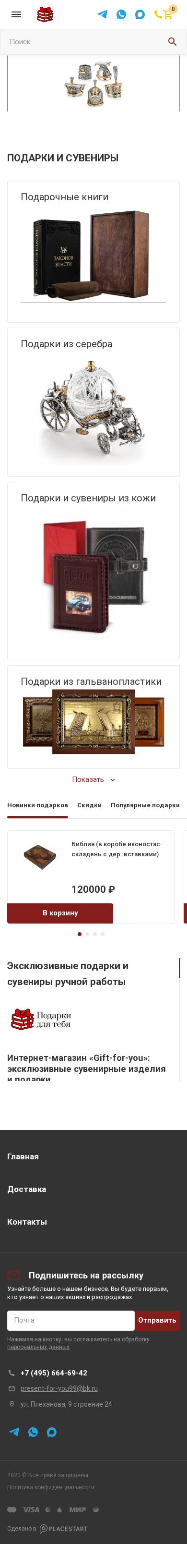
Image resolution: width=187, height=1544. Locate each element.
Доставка (26, 1189)
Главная (23, 1156)
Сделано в (21, 1528)
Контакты (27, 1222)
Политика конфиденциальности (50, 1487)
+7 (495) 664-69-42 (54, 1373)
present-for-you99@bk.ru (59, 1388)
